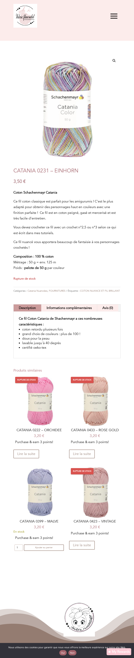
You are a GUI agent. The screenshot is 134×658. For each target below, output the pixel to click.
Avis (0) (107, 308)
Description (27, 308)
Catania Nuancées (37, 291)
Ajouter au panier (44, 547)
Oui (63, 652)
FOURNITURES (57, 291)
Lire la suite (26, 453)
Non (72, 652)
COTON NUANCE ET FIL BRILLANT (100, 291)
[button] (114, 61)
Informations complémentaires (69, 308)
